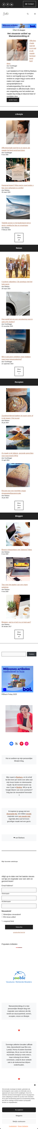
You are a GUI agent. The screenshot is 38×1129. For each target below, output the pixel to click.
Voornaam (5, 893)
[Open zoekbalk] (27, 14)
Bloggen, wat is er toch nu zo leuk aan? (16, 622)
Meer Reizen (19, 371)
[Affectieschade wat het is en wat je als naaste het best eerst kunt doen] (17, 50)
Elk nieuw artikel (9, 917)
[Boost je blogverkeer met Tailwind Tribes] (18, 534)
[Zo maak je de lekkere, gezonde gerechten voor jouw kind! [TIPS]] (18, 438)
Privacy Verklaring (23, 1126)
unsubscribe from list (19, 932)
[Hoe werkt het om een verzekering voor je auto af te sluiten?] (18, 304)
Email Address (7, 886)
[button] (35, 1085)
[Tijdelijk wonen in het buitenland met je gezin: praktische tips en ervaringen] (18, 207)
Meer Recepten (19, 505)
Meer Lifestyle (19, 237)
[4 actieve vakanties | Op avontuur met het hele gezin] (18, 266)
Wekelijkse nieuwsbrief (12, 914)
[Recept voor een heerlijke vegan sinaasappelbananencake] (18, 475)
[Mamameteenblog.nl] (6, 14)
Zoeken (31, 654)
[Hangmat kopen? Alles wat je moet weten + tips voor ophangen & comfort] (18, 170)
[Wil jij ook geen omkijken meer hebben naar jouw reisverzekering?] (18, 341)
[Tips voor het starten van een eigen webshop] (18, 569)
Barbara (19, 777)
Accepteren (19, 1110)
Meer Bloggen (19, 634)
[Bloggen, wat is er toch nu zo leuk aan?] (18, 607)
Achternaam (6, 901)
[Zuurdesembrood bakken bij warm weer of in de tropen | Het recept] (18, 400)
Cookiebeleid (13, 1126)
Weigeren (19, 1116)
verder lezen (13, 100)
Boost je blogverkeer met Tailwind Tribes (17, 550)
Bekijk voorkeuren (19, 1121)
